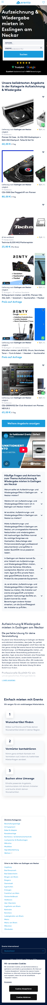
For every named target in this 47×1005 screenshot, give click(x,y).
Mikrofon (8, 843)
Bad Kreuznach (10, 870)
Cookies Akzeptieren (23, 989)
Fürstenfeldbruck (11, 896)
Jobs (11, 959)
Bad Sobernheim (10, 874)
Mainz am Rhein (10, 923)
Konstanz (8, 913)
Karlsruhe (8, 909)
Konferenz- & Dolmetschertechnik (18, 837)
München (8, 926)
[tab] (23, 492)
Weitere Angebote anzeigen (23, 423)
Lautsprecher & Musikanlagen (16, 840)
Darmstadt (8, 883)
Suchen (23, 54)
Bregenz (7, 880)
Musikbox (8, 846)
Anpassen (8, 982)
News (28, 959)
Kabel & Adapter (10, 830)
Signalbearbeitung (11, 850)
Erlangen (7, 890)
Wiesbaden (8, 929)
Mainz (6, 919)
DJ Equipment (9, 827)
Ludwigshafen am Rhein (14, 916)
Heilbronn (8, 900)
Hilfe (35, 959)
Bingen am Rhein (11, 877)
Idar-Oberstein (10, 903)
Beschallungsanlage (12, 824)
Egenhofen (8, 887)
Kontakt (19, 959)
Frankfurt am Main (11, 893)
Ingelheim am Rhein (12, 906)
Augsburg (8, 867)
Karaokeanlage (10, 833)
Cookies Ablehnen (23, 997)
